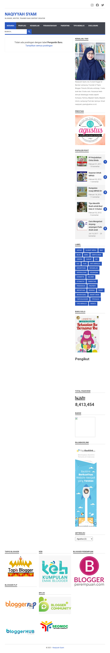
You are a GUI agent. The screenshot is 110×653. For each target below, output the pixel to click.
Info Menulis (95, 264)
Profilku (22, 26)
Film (84, 264)
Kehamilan (34, 26)
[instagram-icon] (92, 5)
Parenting (65, 26)
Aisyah (79, 250)
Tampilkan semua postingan (39, 45)
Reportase (81, 290)
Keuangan (94, 272)
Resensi (92, 290)
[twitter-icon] (102, 5)
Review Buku (81, 295)
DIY (96, 259)
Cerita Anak (96, 255)
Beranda (10, 26)
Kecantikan (81, 268)
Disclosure (93, 26)
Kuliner (91, 277)
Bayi (101, 250)
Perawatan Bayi (50, 26)
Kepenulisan (81, 272)
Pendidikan (81, 286)
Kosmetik (80, 277)
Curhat (89, 259)
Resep (100, 290)
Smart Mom (94, 295)
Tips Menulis (79, 26)
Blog (79, 255)
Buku (86, 255)
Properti (92, 286)
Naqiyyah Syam (20, 14)
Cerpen (79, 259)
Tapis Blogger (82, 299)
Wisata (93, 303)
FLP (78, 264)
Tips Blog (95, 299)
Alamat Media (91, 250)
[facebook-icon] (97, 5)
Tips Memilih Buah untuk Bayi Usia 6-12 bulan (95, 206)
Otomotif (80, 281)
